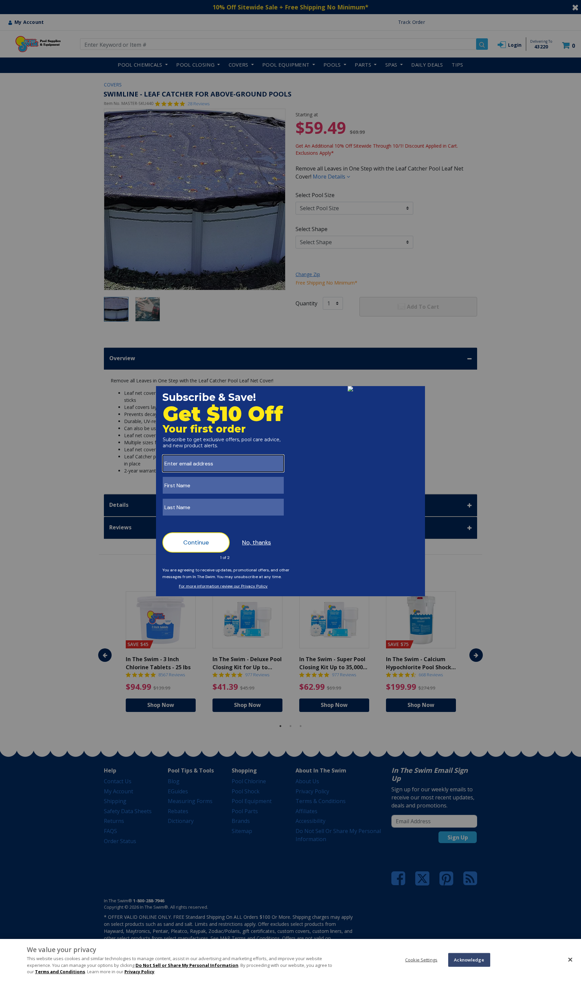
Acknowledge (469, 959)
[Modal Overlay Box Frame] (290, 491)
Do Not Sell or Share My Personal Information (186, 965)
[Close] (570, 959)
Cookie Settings (421, 959)
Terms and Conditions (60, 972)
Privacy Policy (139, 972)
